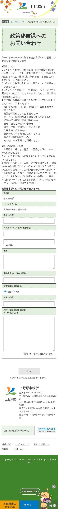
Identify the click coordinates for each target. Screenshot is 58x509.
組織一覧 (6, 444)
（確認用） (9, 245)
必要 (9, 291)
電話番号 (15, 273)
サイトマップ (22, 444)
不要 (17, 291)
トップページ (17, 22)
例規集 (5, 449)
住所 (5, 251)
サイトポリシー (42, 444)
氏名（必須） (9, 215)
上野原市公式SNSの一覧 (16, 430)
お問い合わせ (20, 449)
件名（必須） (9, 297)
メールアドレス (18, 228)
